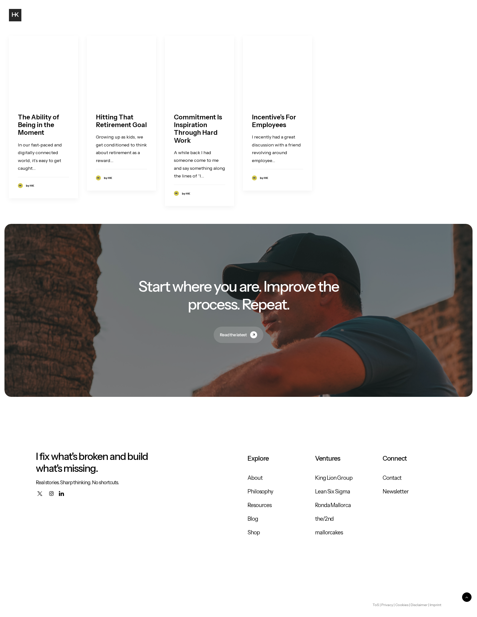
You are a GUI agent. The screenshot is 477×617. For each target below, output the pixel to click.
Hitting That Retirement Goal (121, 121)
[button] (451, 15)
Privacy (387, 605)
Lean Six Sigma (332, 491)
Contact (429, 15)
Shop (253, 532)
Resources (259, 505)
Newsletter (396, 491)
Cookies (401, 605)
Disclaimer (419, 605)
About (349, 15)
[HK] (15, 15)
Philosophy (397, 15)
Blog (370, 15)
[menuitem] (349, 15)
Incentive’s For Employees (274, 121)
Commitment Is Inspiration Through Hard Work (198, 128)
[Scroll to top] (467, 597)
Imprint (435, 605)
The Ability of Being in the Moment (38, 125)
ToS (376, 605)
